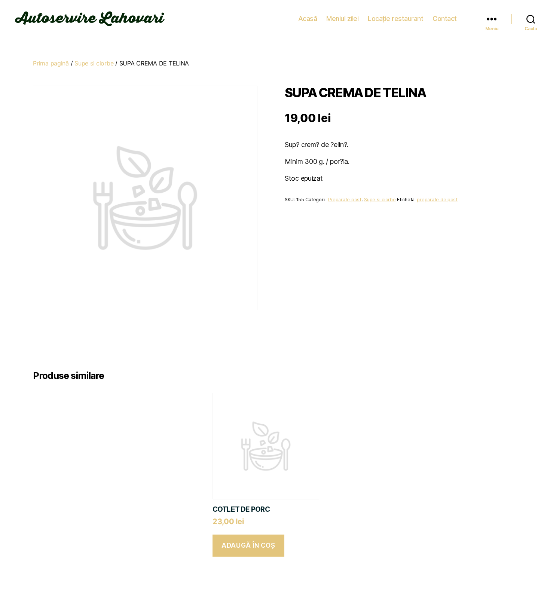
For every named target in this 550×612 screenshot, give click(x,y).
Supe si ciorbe (93, 63)
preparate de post (437, 199)
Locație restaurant (395, 18)
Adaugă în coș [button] (248, 545)
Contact (445, 18)
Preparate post (344, 199)
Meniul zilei (342, 18)
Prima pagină (51, 63)
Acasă (307, 18)
